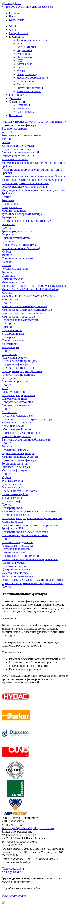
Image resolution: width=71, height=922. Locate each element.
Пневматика (25, 57)
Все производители (51, 121)
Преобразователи (13, 340)
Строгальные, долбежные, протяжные (26, 220)
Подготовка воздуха (15, 357)
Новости (14, 16)
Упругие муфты (12, 497)
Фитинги (7, 255)
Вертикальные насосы (16, 549)
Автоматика (24, 64)
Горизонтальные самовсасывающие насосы (30, 559)
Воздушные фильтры (15, 364)
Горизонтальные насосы (17, 545)
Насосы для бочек (13, 562)
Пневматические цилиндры (19, 361)
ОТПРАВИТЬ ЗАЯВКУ (38, 6)
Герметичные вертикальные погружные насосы (32, 583)
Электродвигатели (14, 333)
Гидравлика (24, 50)
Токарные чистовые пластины (21, 135)
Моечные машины (29, 91)
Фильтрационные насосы (18, 576)
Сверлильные (10, 203)
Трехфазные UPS (12, 528)
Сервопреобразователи (16, 514)
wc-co (12, 29)
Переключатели (12, 330)
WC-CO (7, 132)
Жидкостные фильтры (16, 467)
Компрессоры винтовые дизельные (24, 306)
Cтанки (6, 196)
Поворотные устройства (17, 402)
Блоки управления (13, 391)
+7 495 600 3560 (12, 6)
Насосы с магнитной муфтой (20, 555)
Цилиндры (9, 275)
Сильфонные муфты (15, 494)
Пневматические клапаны (18, 367)
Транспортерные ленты (32, 40)
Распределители (12, 378)
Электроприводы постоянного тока (25, 535)
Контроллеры (10, 347)
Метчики (7, 138)
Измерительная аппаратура (19, 244)
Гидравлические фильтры (18, 453)
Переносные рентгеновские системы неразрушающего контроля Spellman (25, 185)
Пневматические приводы (19, 374)
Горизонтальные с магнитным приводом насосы (33, 579)
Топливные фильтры (15, 463)
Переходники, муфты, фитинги (22, 371)
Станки (21, 84)
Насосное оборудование (32, 77)
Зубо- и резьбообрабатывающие (22, 214)
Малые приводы (12, 521)
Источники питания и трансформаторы (27, 419)
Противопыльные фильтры (19, 460)
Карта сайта (16, 19)
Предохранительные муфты (19, 490)
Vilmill (13, 26)
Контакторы (9, 343)
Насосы (6, 265)
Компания (23, 105)
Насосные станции (14, 566)
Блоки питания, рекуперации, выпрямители (30, 525)
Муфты (21, 70)
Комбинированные (14, 210)
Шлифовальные (12, 207)
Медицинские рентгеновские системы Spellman (32, 179)
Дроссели (8, 241)
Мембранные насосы (15, 572)
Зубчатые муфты (12, 480)
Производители (19, 94)
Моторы (7, 261)
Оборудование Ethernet (16, 429)
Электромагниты (13, 337)
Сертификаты (25, 111)
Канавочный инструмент (18, 145)
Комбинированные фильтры (20, 456)
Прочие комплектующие (17, 258)
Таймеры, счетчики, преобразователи (26, 439)
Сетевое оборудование (16, 436)
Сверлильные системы (16, 149)
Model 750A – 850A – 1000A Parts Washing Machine (34, 285)
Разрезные (8, 224)
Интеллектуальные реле (17, 415)
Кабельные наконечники (18, 422)
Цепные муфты (11, 484)
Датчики (7, 326)
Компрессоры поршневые (18, 316)
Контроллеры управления (18, 395)
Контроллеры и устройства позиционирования (32, 518)
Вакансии (23, 108)
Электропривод (27, 74)
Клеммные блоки (13, 425)
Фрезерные (9, 217)
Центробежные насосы (16, 569)
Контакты (15, 115)
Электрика (23, 53)
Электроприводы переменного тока (25, 531)
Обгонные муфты (13, 487)
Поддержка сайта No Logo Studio (13, 870)
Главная (14, 13)
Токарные (8, 200)
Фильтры (22, 67)
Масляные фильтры (14, 470)
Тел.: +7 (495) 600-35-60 (17, 828)
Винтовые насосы (13, 552)
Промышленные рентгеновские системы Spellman (34, 176)
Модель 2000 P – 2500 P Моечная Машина (29, 296)
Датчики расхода (12, 278)
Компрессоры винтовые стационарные (27, 309)
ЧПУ (20, 60)
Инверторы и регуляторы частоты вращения (30, 511)
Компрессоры (25, 81)
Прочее (6, 227)
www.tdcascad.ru (15, 896)
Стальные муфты (13, 501)
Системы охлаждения (16, 405)
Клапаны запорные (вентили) (21, 248)
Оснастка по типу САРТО (18, 155)
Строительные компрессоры (20, 320)
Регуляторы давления (15, 268)
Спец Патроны (18, 33)
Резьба (6, 142)
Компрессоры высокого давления (23, 313)
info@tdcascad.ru (43, 828)
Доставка (15, 98)
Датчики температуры (16, 237)
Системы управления (15, 381)
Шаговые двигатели (15, 398)
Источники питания (30, 87)
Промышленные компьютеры (21, 432)
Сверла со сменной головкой (20, 152)
